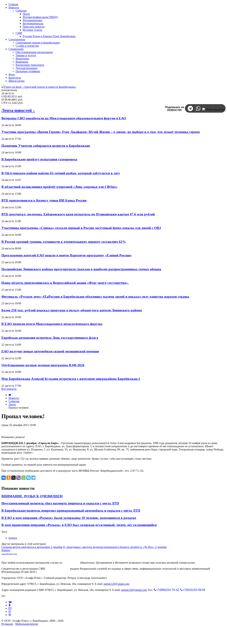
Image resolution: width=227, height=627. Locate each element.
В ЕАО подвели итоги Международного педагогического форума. (52, 324)
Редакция (7, 623)
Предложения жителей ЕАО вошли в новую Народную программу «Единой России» (66, 255)
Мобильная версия (26, 623)
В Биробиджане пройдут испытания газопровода (39, 159)
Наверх (5, 550)
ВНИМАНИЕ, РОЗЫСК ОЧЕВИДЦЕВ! (32, 496)
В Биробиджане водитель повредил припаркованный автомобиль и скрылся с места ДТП (70, 510)
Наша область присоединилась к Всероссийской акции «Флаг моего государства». (65, 283)
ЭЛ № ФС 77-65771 (57, 568)
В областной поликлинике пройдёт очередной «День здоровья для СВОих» (59, 187)
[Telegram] (33, 478)
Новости (14, 398)
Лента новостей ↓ (18, 110)
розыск (13, 537)
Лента (12, 404)
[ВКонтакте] (3, 478)
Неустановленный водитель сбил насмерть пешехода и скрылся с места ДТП (60, 503)
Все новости (8, 388)
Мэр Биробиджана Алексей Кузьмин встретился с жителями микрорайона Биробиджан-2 (70, 379)
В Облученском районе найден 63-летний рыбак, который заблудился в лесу (60, 173)
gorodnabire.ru (71, 562)
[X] (13, 478)
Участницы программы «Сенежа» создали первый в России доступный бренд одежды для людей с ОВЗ (81, 228)
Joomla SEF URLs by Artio (9, 554)
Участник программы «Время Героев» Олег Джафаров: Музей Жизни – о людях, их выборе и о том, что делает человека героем (100, 132)
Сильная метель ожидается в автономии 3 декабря (31, 547)
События (14, 401)
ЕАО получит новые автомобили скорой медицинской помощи (50, 351)
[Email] (10, 614)
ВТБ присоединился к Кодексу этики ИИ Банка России (44, 200)
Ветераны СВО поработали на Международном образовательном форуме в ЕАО (63, 118)
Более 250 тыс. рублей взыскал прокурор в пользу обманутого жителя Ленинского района (71, 310)
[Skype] (28, 478)
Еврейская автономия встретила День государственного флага (49, 338)
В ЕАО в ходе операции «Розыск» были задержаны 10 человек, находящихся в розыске (68, 518)
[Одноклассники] (8, 478)
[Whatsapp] (10, 611)
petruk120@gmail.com (116, 583)
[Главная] (10, 394)
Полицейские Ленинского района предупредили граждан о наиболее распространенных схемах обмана (81, 269)
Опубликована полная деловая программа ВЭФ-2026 (42, 365)
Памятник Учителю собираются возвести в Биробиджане (45, 146)
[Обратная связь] (10, 608)
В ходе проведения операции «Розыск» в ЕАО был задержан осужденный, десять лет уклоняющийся (79, 525)
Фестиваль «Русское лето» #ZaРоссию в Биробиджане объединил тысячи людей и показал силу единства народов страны (95, 296)
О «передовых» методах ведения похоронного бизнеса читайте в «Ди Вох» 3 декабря (115, 547)
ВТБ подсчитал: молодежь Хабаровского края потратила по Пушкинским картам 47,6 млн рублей (78, 214)
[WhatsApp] (23, 478)
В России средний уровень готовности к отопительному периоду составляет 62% (63, 242)
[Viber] (18, 478)
